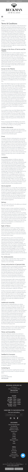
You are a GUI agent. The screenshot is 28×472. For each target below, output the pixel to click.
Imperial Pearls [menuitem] (14, 431)
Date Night (14, 452)
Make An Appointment (14, 455)
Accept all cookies (19, 468)
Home (3, 20)
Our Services (14, 450)
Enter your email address (14, 412)
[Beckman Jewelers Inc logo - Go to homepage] (14, 8)
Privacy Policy (19, 464)
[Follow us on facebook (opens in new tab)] (17, 418)
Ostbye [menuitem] (14, 436)
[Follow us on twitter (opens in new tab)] (14, 418)
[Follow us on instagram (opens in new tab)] (10, 418)
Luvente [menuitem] (14, 434)
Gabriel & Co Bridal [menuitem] (14, 428)
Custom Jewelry (14, 454)
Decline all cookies (9, 468)
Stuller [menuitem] (14, 443)
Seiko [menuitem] (14, 441)
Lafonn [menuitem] (14, 433)
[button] (8, 1)
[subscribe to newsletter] (21, 415)
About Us (14, 449)
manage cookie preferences (13, 465)
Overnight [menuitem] (14, 438)
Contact (14, 457)
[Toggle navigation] (2, 17)
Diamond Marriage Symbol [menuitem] (14, 424)
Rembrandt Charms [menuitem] (14, 440)
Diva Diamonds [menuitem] (14, 426)
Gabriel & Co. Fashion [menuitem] (14, 429)
